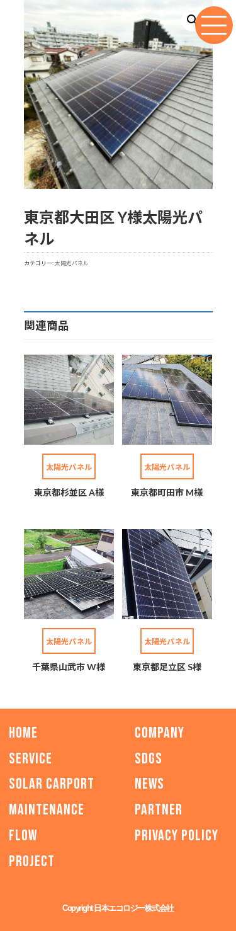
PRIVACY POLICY (176, 835)
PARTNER (159, 810)
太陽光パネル (72, 263)
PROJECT (32, 861)
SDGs (148, 758)
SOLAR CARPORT (51, 784)
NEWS (149, 784)
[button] (192, 20)
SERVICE (30, 758)
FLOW (23, 835)
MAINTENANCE (46, 810)
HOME (23, 732)
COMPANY (159, 732)
